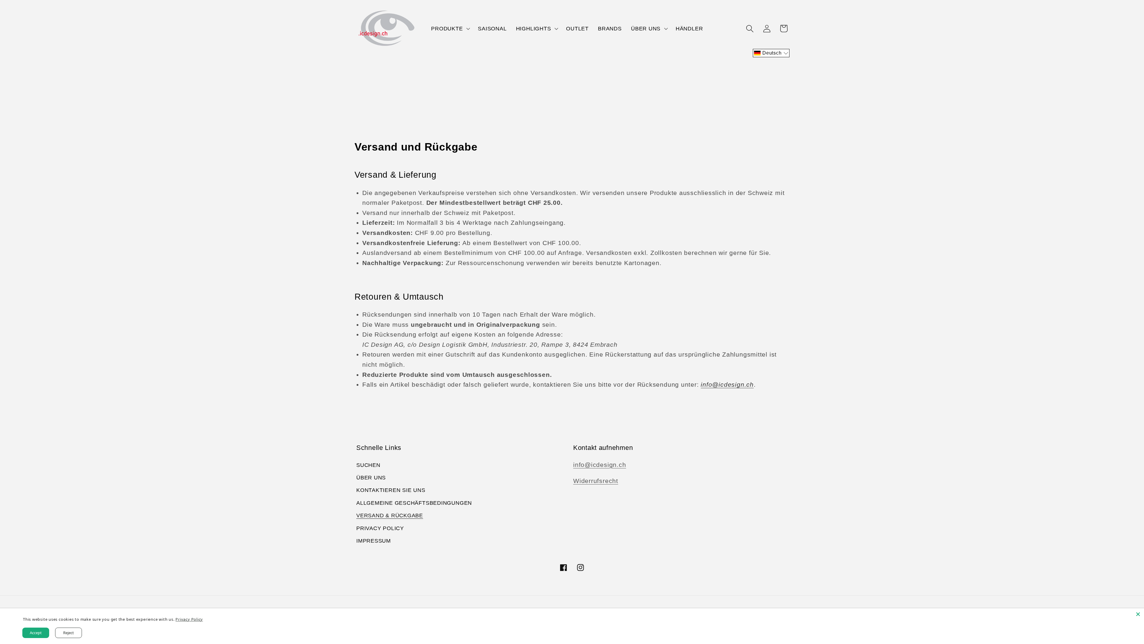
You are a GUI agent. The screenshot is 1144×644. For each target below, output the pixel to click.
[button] (450, 29)
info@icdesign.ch (599, 464)
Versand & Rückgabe (389, 515)
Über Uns (371, 478)
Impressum (373, 541)
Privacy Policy (380, 528)
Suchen (368, 465)
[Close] (1138, 614)
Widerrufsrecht (595, 480)
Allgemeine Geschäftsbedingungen (414, 503)
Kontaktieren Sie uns (390, 490)
